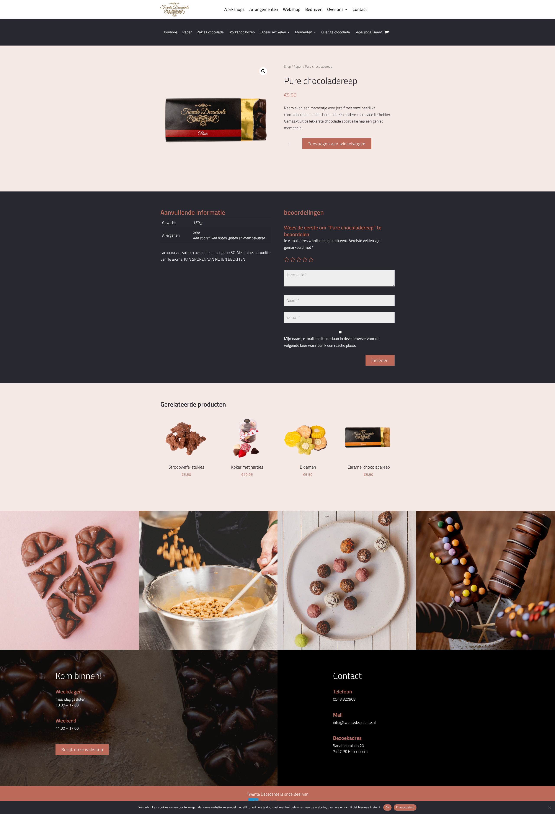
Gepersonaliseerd (368, 33)
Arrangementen (263, 9)
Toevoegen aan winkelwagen (337, 143)
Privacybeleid (405, 807)
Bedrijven (313, 9)
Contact (360, 9)
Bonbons (171, 33)
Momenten (303, 33)
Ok (387, 807)
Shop (287, 66)
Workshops (234, 9)
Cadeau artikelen (273, 33)
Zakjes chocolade (210, 33)
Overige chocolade (335, 33)
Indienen (380, 360)
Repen (187, 33)
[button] (263, 71)
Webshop (291, 9)
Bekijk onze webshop (82, 749)
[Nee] (549, 807)
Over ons (335, 9)
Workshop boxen (242, 33)
